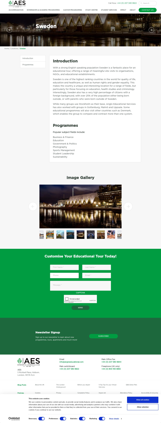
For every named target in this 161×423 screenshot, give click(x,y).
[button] (9, 30)
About (132, 10)
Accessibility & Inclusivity (149, 393)
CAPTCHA (80, 293)
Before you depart (84, 385)
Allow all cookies (142, 400)
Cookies (38, 393)
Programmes (27, 65)
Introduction (27, 58)
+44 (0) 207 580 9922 (69, 369)
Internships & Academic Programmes (43, 10)
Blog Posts (22, 385)
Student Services (109, 10)
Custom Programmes (72, 10)
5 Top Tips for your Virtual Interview (107, 386)
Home (6, 48)
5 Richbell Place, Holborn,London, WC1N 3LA (29, 372)
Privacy (58, 393)
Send (80, 308)
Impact (123, 10)
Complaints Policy (83, 393)
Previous (33, 206)
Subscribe (103, 336)
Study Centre (91, 10)
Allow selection (143, 407)
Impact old (102, 393)
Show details (114, 419)
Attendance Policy (126, 393)
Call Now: (122, 3)
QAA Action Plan (131, 385)
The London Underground (60, 386)
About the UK (39, 385)
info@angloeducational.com (71, 362)
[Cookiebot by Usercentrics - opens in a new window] (14, 418)
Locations (14, 48)
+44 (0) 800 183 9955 (111, 369)
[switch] (63, 418)
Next (128, 206)
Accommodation (16, 10)
